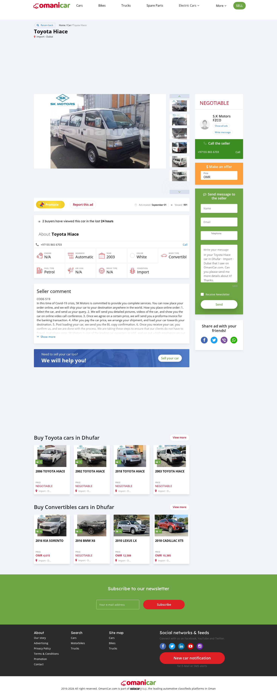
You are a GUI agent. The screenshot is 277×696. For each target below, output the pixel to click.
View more (179, 437)
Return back (46, 25)
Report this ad (83, 204)
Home (62, 25)
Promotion (40, 659)
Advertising (41, 643)
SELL (239, 6)
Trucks (126, 5)
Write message (223, 132)
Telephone (216, 233)
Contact (39, 664)
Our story (40, 638)
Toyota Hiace (80, 25)
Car (69, 25)
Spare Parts (155, 5)
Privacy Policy (42, 648)
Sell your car (170, 358)
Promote (51, 204)
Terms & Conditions (46, 653)
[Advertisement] (86, 67)
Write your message (216, 249)
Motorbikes (78, 643)
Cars (79, 5)
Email (207, 222)
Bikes (102, 5)
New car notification (192, 658)
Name (207, 208)
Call (185, 244)
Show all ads (221, 125)
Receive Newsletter (218, 294)
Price (206, 173)
